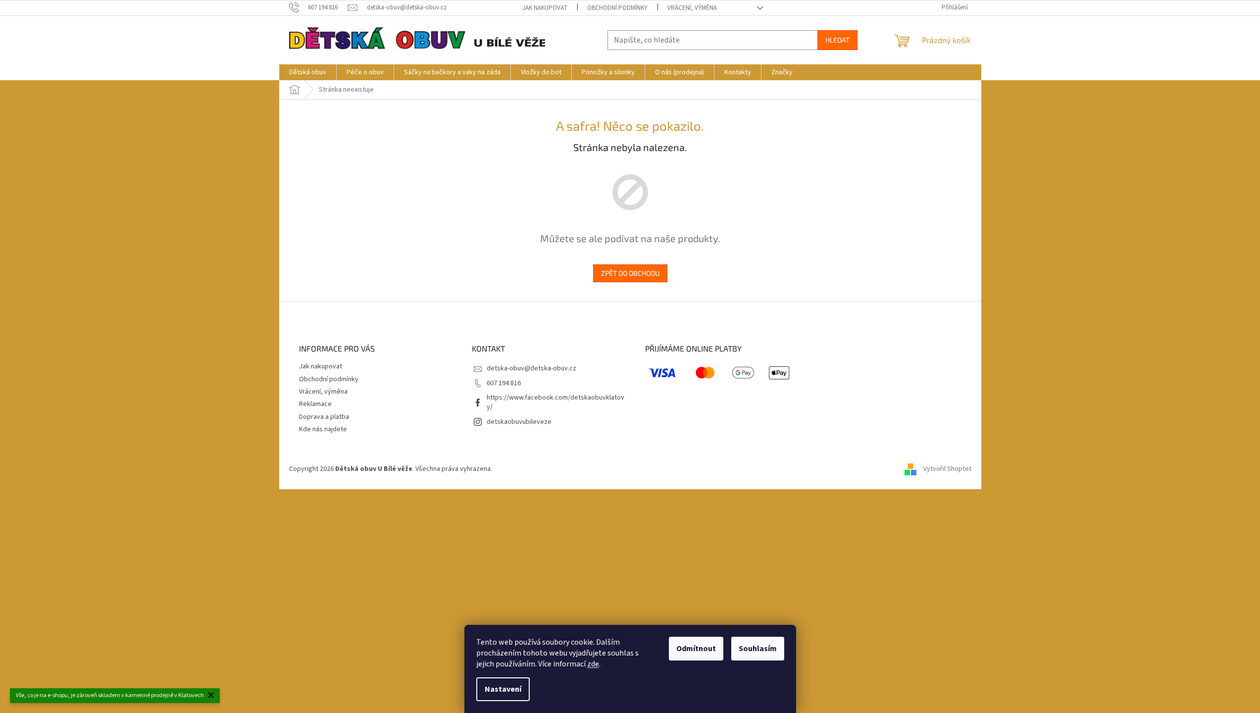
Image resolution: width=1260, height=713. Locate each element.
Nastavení (503, 689)
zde (593, 664)
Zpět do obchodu (630, 273)
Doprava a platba (324, 417)
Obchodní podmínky (617, 7)
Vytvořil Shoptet (947, 469)
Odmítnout (696, 648)
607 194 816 (504, 383)
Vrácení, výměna (692, 7)
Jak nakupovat (544, 7)
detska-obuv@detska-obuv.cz (531, 368)
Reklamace (315, 404)
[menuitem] (307, 72)
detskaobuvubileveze (519, 422)
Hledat (837, 40)
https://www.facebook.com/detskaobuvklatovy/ (555, 402)
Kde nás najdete (323, 429)
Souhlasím (758, 648)
